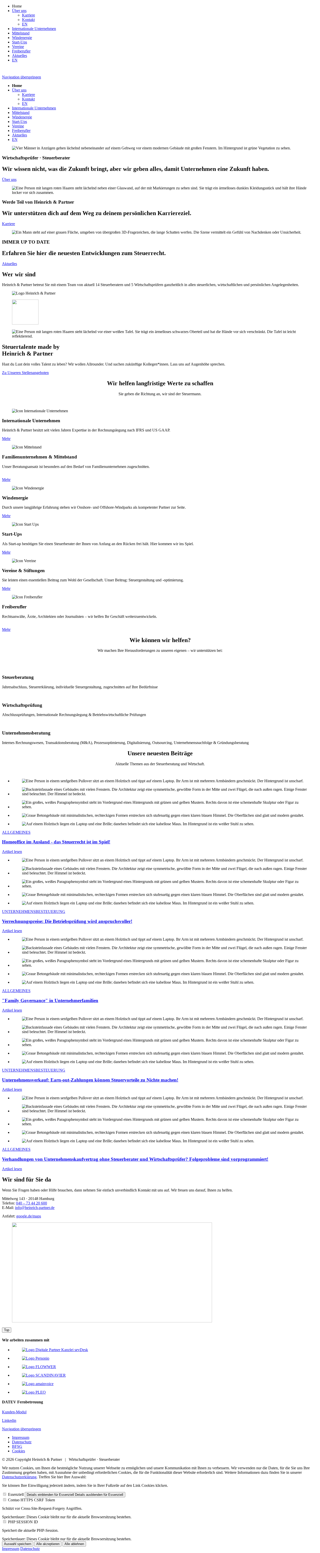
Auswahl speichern (17, 1544)
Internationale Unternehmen (34, 28)
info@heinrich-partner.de (34, 1207)
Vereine (18, 46)
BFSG (17, 1446)
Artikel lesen (12, 851)
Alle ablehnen (74, 1544)
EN (25, 24)
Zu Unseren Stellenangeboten (25, 373)
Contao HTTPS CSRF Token (31, 1500)
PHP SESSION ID (23, 1522)
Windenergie (22, 37)
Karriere (28, 15)
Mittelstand (21, 33)
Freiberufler (21, 51)
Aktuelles (19, 55)
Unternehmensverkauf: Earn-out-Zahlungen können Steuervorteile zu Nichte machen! (90, 1080)
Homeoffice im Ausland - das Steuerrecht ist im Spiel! (56, 841)
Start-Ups (19, 42)
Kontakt (28, 19)
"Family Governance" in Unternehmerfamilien (50, 1000)
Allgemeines (16, 832)
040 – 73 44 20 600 (31, 1203)
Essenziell (16, 1494)
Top (6, 1330)
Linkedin (9, 1420)
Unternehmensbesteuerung (33, 911)
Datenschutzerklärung (19, 1477)
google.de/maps (28, 1216)
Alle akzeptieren (48, 1544)
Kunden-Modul (14, 1412)
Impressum (20, 1437)
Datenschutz (22, 1442)
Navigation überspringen (21, 77)
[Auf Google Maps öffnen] (112, 1321)
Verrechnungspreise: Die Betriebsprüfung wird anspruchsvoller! (67, 921)
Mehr (6, 438)
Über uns (19, 10)
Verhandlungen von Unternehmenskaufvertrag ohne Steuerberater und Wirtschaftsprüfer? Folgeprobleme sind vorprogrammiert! (135, 1159)
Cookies (18, 1451)
